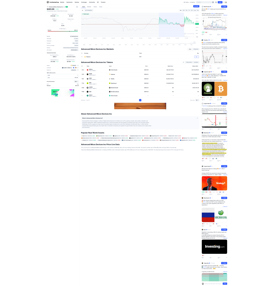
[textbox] (213, 283)
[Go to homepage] (53, 2)
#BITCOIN (204, 75)
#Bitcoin (213, 13)
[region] (121, 2)
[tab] (82, 10)
